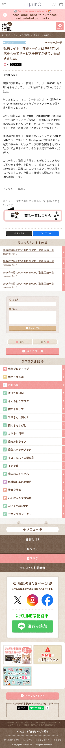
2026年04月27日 (28, 285)
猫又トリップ (16, 409)
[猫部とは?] (32, 539)
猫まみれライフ (17, 441)
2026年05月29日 (28, 274)
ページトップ (32, 696)
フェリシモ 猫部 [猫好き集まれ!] (7, 26)
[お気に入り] (53, 4)
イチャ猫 (13, 465)
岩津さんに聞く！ (18, 417)
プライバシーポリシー (25, 740)
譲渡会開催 (14, 489)
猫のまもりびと (17, 425)
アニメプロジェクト (19, 514)
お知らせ (47, 35)
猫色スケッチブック (19, 449)
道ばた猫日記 (16, 393)
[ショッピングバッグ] (61, 4)
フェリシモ (6, 35)
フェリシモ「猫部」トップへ (32, 733)
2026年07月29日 (28, 252)
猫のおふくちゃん (18, 473)
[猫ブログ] (32, 558)
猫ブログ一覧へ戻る (32, 351)
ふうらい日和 (16, 433)
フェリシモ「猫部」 (22, 35)
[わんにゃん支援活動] (32, 567)
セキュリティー (44, 740)
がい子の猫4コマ (18, 506)
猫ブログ (37, 35)
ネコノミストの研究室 (21, 457)
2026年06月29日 (28, 263)
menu (60, 26)
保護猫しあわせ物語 (19, 481)
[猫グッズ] (32, 548)
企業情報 (57, 740)
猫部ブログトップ (18, 368)
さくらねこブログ (18, 401)
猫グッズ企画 (16, 377)
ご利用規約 (8, 740)
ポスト (17, 64)
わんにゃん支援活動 (19, 498)
